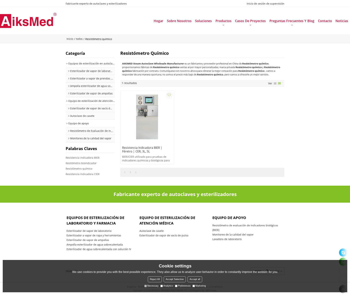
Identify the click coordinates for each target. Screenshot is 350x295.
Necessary (153, 285)
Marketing (200, 285)
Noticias (341, 21)
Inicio (70, 39)
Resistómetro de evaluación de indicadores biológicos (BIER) (245, 228)
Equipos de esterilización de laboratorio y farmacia (95, 220)
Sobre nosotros (179, 21)
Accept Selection (175, 279)
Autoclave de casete (151, 231)
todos (79, 39)
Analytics (168, 285)
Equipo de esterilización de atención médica (167, 220)
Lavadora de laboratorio (227, 239)
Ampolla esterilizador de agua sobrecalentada (95, 244)
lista (275, 83)
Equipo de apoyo (229, 217)
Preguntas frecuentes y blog (291, 21)
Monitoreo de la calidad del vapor (233, 234)
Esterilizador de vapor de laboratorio (89, 231)
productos (223, 21)
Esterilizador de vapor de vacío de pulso (163, 235)
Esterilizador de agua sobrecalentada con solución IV (99, 249)
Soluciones (203, 21)
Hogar (158, 21)
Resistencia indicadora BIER (83, 157)
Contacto (325, 21)
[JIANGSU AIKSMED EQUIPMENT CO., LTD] (28, 21)
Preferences (184, 285)
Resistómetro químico (79, 168)
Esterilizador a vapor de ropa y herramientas (94, 235)
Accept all (195, 279)
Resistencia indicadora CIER (83, 174)
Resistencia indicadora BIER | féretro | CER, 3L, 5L (142, 149)
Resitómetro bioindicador (81, 163)
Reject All (155, 279)
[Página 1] (124, 172)
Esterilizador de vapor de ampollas (88, 240)
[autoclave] (343, 252)
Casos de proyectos (250, 21)
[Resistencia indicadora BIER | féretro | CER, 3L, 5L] (147, 117)
